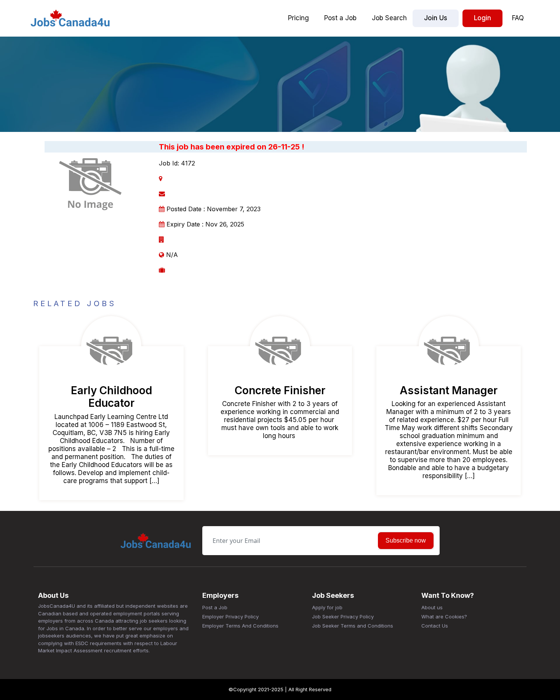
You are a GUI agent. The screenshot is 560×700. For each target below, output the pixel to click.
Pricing (298, 18)
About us (432, 607)
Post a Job (340, 18)
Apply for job (327, 607)
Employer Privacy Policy (230, 616)
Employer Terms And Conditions (240, 626)
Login (482, 18)
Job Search (389, 18)
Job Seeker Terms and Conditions (352, 626)
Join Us (435, 18)
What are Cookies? (444, 616)
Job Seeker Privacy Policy (343, 616)
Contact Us (434, 626)
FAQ (518, 18)
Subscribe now (406, 540)
